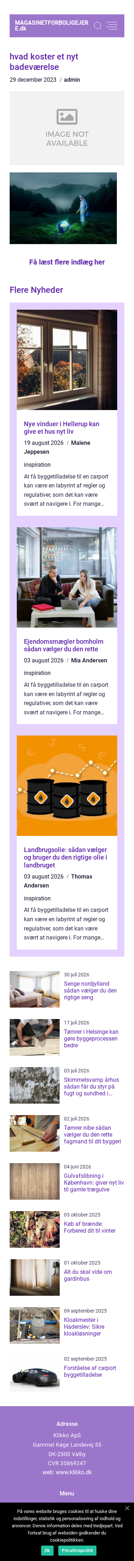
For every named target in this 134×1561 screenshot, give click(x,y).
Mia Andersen (89, 660)
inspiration (37, 464)
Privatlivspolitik (77, 1550)
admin (72, 79)
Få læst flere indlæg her (67, 262)
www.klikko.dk (74, 1472)
